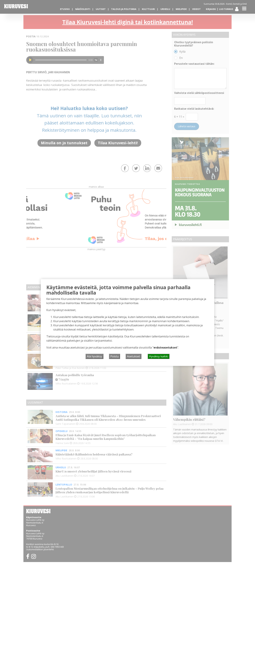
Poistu (114, 356)
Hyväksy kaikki (158, 356)
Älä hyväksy (94, 356)
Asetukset (133, 356)
